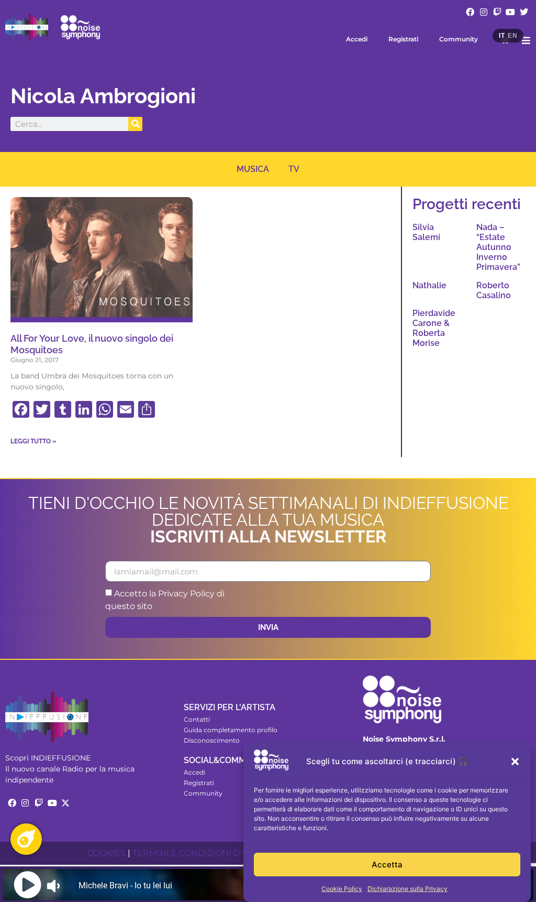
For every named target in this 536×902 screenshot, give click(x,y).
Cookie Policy (341, 889)
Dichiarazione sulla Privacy (407, 889)
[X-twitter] (65, 803)
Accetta (387, 865)
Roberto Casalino (493, 290)
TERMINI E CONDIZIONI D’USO (196, 853)
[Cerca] (135, 124)
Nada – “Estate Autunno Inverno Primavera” (498, 247)
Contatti (197, 719)
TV (293, 169)
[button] (515, 761)
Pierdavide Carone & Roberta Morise (433, 328)
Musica (253, 169)
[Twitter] (524, 12)
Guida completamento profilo (230, 730)
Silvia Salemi (426, 232)
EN (512, 35)
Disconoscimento (212, 740)
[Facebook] (470, 12)
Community (458, 39)
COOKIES (106, 853)
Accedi (356, 39)
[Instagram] (483, 12)
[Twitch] (497, 12)
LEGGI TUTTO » (33, 441)
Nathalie (429, 285)
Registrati (403, 39)
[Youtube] (510, 12)
